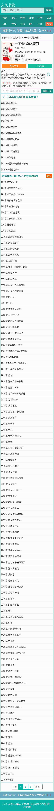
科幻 (5, 24)
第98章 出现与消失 (10, 767)
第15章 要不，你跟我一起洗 (14, 266)
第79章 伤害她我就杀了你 (13, 652)
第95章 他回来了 (9, 749)
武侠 (22, 18)
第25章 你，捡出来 (10, 327)
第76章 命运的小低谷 (11, 634)
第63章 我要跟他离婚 (11, 556)
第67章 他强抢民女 (10, 580)
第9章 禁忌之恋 (8, 230)
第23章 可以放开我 (10, 314)
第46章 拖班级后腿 (10, 453)
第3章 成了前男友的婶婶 (12, 194)
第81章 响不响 (8, 664)
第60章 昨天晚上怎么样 (12, 538)
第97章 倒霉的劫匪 (10, 761)
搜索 (48, 10)
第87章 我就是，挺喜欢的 (13, 701)
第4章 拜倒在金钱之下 (11, 200)
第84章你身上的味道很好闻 (14, 682)
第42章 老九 (6, 429)
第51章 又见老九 (9, 483)
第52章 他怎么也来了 (11, 489)
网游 (49, 18)
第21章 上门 (6, 302)
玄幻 (13, 18)
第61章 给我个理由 (10, 544)
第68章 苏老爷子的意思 (12, 586)
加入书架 (14, 65)
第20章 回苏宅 (8, 296)
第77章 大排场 (8, 640)
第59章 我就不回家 (10, 532)
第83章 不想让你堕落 (11, 676)
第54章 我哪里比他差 (11, 501)
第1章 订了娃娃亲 (9, 182)
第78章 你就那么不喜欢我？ (14, 646)
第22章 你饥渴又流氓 (11, 308)
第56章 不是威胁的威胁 (12, 514)
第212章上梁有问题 (10, 151)
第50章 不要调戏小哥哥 (12, 477)
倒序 (49, 175)
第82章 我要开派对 (10, 670)
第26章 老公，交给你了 (12, 333)
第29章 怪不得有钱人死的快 (14, 351)
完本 (40, 24)
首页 (5, 18)
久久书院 (8, 4)
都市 (31, 18)
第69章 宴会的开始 (10, 592)
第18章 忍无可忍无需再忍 (13, 284)
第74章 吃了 (6, 622)
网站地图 (27, 806)
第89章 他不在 (8, 713)
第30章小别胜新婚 (9, 357)
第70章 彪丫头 (8, 598)
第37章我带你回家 (9, 399)
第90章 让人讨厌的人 (11, 719)
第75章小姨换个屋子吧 (11, 628)
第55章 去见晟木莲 (10, 507)
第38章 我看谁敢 (9, 405)
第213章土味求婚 (9, 145)
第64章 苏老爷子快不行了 (13, 562)
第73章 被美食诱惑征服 (12, 616)
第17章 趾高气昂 (9, 278)
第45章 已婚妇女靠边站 (12, 447)
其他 (22, 24)
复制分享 (47, 90)
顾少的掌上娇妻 (20, 82)
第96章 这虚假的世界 (11, 755)
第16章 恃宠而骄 (9, 272)
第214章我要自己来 (10, 139)
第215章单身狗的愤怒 (11, 133)
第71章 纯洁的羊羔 (10, 604)
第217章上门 (7, 121)
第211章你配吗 (8, 157)
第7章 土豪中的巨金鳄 (11, 218)
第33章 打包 (6, 375)
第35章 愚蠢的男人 (10, 387)
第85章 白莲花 (8, 688)
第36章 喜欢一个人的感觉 (13, 393)
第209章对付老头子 (10, 169)
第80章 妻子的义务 (10, 658)
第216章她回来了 (9, 127)
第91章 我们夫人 (9, 725)
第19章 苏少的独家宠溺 (12, 290)
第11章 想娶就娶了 (10, 242)
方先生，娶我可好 (38, 82)
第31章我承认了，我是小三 (14, 363)
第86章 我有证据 (9, 695)
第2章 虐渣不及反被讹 (11, 188)
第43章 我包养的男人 (11, 435)
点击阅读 (40, 65)
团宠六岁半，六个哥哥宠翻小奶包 (26, 84)
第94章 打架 (6, 743)
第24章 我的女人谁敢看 (12, 320)
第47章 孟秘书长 (9, 459)
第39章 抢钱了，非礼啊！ (13, 411)
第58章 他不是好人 (10, 526)
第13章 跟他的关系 (10, 254)
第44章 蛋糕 (6, 441)
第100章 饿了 (7, 779)
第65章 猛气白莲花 (10, 568)
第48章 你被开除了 (10, 465)
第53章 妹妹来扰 (9, 495)
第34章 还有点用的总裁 (12, 381)
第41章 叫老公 (8, 423)
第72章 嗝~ (6, 610)
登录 (49, 24)
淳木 (23, 48)
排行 (31, 24)
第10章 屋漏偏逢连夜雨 (12, 236)
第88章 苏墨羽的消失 (11, 707)
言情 (13, 24)
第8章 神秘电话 (8, 224)
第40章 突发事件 (9, 417)
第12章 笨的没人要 (10, 248)
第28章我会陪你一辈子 (11, 345)
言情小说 (17, 37)
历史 (40, 18)
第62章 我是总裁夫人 (11, 550)
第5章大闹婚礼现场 (10, 206)
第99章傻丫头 (7, 773)
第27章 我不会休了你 (11, 339)
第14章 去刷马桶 (9, 260)
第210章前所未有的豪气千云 (14, 163)
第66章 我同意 (8, 574)
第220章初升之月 (33, 59)
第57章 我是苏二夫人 (11, 520)
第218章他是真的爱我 (11, 115)
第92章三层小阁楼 (9, 731)
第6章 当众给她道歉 (10, 212)
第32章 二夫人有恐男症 (12, 369)
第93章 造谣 (6, 737)
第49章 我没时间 (9, 471)
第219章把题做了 (9, 109)
